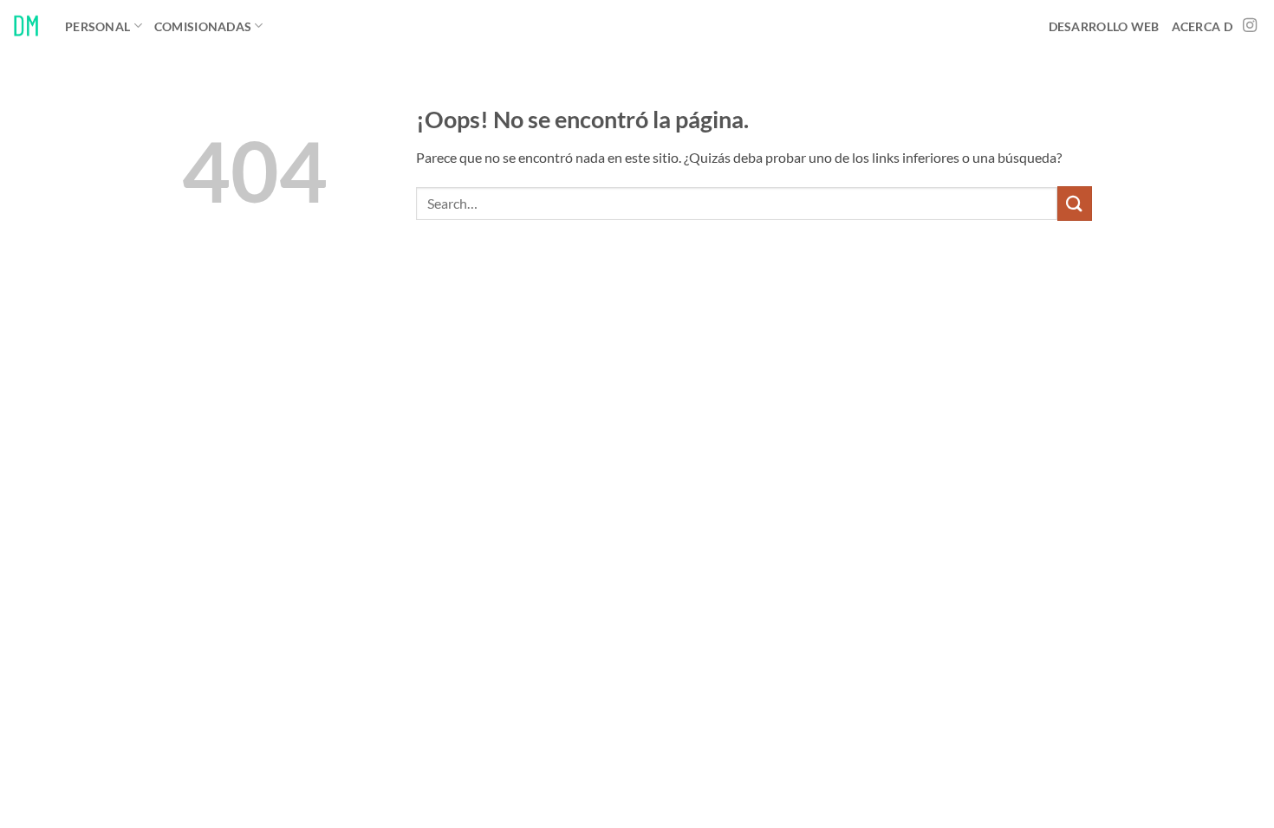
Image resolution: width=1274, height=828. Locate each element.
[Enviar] (1074, 203)
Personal (97, 26)
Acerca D (1202, 26)
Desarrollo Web (1104, 26)
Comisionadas (202, 26)
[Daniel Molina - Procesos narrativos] (26, 25)
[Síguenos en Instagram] (1250, 26)
